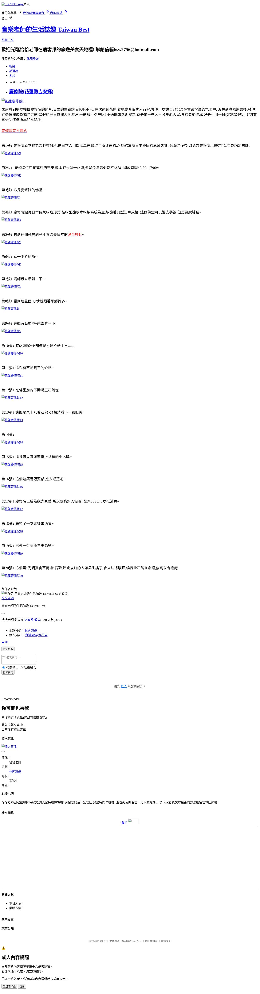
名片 (12, 75)
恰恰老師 (8, 598)
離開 (21, 986)
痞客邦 (28, 619)
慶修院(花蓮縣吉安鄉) (31, 91)
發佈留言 (8, 672)
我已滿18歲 (9, 986)
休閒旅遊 (33, 58)
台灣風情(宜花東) (36, 635)
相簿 (12, 66)
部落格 (13, 71)
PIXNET (101, 941)
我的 (124, 822)
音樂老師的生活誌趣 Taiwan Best (45, 29)
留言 (37, 619)
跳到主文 (8, 40)
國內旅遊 (31, 630)
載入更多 (8, 649)
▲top (5, 641)
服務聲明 (166, 941)
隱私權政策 (151, 941)
